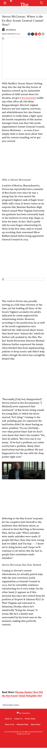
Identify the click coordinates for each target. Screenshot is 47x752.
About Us (8, 718)
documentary (28, 97)
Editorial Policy (22, 724)
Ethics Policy (35, 724)
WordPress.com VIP (23, 734)
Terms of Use (9, 724)
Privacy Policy (30, 718)
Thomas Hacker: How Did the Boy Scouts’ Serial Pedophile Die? (22, 693)
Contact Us (18, 718)
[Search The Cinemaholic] (41, 2)
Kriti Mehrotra (11, 29)
